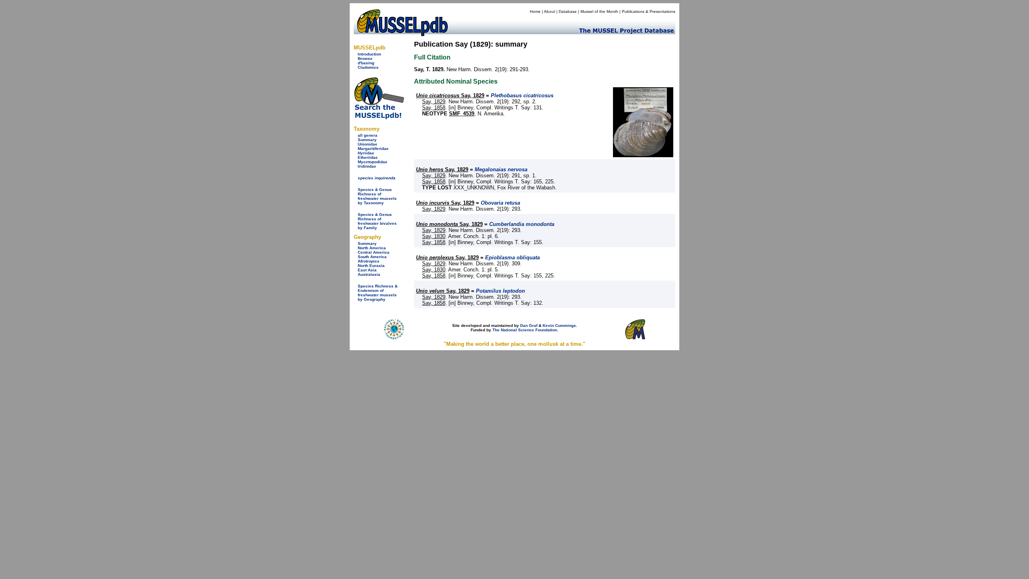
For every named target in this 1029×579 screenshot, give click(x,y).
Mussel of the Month (599, 11)
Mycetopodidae (372, 162)
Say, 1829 (450, 95)
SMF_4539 (461, 114)
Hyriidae (366, 153)
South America (372, 257)
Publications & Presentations (648, 11)
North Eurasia (371, 265)
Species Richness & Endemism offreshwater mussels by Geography (378, 293)
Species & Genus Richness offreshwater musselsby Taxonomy (377, 196)
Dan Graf (528, 325)
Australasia (369, 274)
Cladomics (368, 67)
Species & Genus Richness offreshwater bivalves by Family (377, 221)
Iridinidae (367, 166)
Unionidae (367, 144)
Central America (373, 252)
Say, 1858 (433, 108)
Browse (365, 58)
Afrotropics (368, 261)
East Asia (367, 270)
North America (372, 248)
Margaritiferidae (373, 148)
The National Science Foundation (524, 330)
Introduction (369, 54)
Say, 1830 (433, 236)
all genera (367, 135)
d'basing (366, 63)
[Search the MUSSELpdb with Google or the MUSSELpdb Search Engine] (379, 117)
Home (535, 11)
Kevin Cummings (559, 325)
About (549, 11)
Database (568, 11)
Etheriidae (368, 157)
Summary (367, 140)
